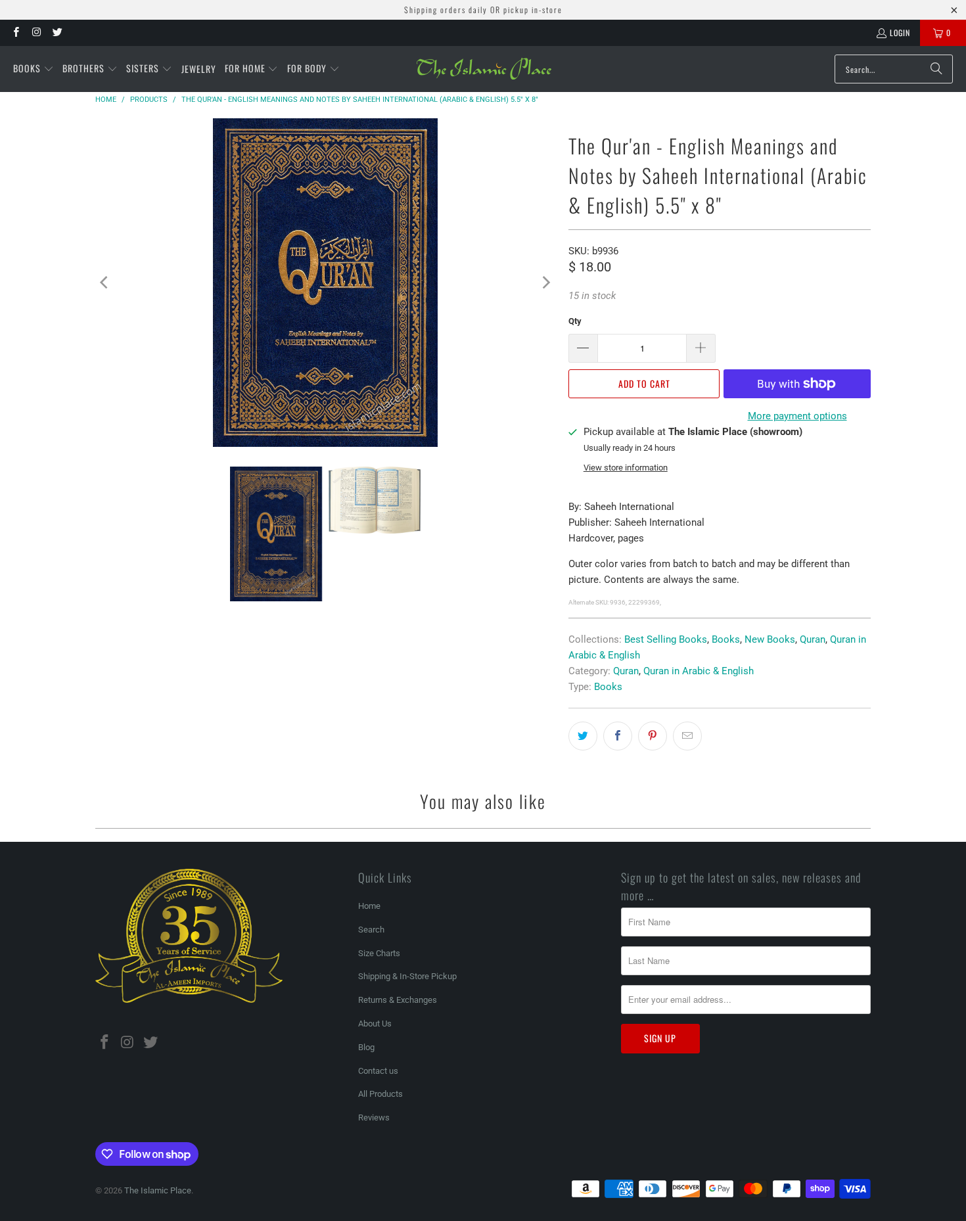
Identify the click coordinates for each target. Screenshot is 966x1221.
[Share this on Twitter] (582, 736)
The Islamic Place (157, 1190)
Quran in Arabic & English (698, 671)
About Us (375, 1023)
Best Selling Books (665, 639)
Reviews (374, 1117)
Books (726, 639)
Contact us (378, 1071)
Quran (812, 639)
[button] (33, 69)
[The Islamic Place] (484, 69)
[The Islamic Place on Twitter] (56, 32)
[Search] (936, 69)
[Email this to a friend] (687, 736)
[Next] (545, 282)
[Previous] (105, 282)
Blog (366, 1047)
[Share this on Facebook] (617, 736)
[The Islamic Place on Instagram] (35, 32)
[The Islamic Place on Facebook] (15, 32)
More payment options (797, 416)
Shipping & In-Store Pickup (407, 976)
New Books (770, 639)
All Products (380, 1094)
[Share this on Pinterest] (652, 736)
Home (369, 906)
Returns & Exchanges (397, 1000)
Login (900, 32)
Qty (575, 321)
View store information (626, 467)
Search (371, 929)
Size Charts (379, 953)
